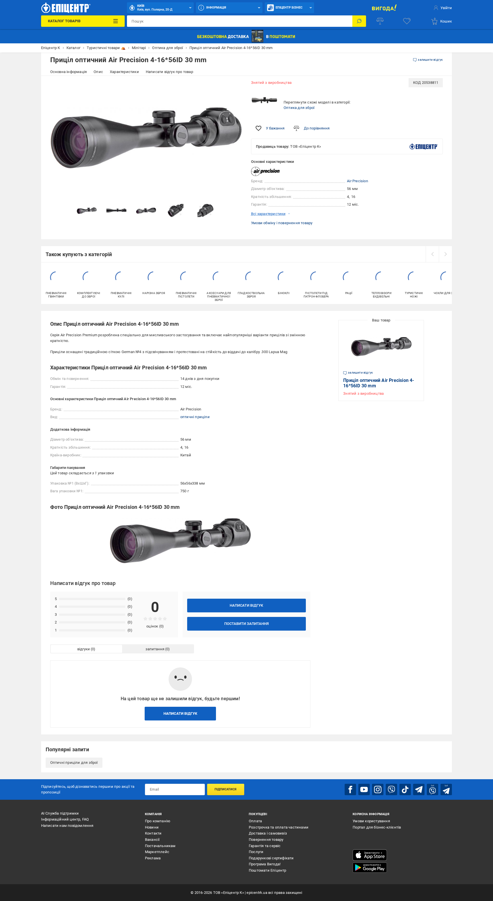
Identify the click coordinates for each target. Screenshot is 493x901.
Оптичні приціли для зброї (74, 762)
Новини (152, 827)
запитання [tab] (155, 649)
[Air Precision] (265, 171)
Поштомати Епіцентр (267, 870)
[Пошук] (359, 21)
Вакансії (152, 839)
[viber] (391, 789)
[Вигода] (384, 7)
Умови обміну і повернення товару (281, 223)
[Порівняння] (380, 21)
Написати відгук (246, 605)
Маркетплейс (157, 852)
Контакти (153, 833)
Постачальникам (160, 846)
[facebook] (350, 789)
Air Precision (357, 181)
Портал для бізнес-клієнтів (377, 827)
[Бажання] (407, 21)
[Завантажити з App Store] (370, 855)
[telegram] (419, 789)
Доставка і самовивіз (268, 833)
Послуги (256, 852)
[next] (445, 254)
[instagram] (377, 789)
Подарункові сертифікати (271, 858)
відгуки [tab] (83, 649)
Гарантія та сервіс (265, 846)
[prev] (432, 254)
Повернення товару (266, 839)
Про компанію (157, 821)
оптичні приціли (195, 417)
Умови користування (371, 821)
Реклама (153, 858)
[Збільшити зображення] (234, 86)
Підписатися (226, 789)
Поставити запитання (246, 623)
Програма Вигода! (264, 864)
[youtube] (364, 789)
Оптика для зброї (299, 108)
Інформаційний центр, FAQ (65, 819)
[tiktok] (405, 789)
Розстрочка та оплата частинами (278, 827)
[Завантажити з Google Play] (370, 867)
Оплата (255, 821)
